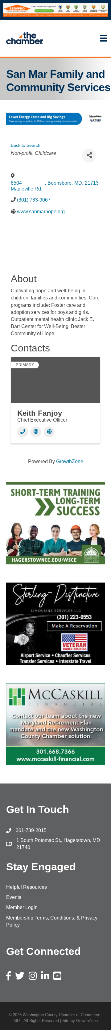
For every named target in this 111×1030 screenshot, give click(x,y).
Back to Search (25, 145)
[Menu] (80, 38)
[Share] (89, 155)
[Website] (49, 432)
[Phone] (22, 432)
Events (13, 897)
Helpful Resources (26, 887)
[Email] (36, 432)
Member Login (22, 907)
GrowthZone (69, 461)
